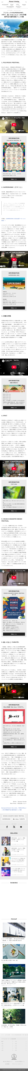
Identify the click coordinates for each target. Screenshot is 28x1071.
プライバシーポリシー (17, 1063)
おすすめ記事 (9, 10)
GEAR (11, 5)
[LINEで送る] (21, 827)
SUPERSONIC (7, 819)
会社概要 (7, 1063)
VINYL (18, 5)
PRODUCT (18, 7)
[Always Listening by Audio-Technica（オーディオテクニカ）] (14, 1059)
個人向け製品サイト (8, 1061)
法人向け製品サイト (20, 1061)
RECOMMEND (10, 7)
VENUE (24, 5)
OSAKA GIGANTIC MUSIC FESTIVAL (14, 816)
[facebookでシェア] (7, 827)
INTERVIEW (5, 5)
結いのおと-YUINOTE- (19, 819)
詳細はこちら (14, 179)
